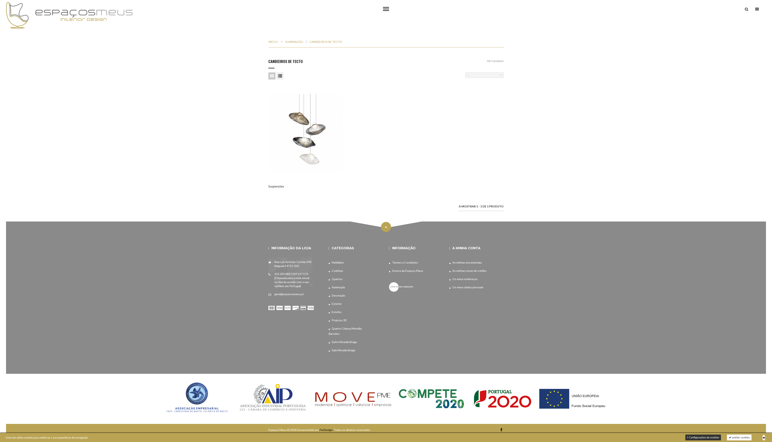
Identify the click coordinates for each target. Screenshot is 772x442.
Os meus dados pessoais (468, 287)
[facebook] (501, 430)
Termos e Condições (405, 262)
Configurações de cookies (703, 437)
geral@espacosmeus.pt (289, 294)
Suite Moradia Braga (344, 342)
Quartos (337, 279)
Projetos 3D (339, 320)
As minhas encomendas (467, 262)
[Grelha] (271, 75)
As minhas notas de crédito (469, 270)
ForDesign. (327, 430)
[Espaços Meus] (69, 15)
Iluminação (338, 287)
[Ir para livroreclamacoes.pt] (401, 284)
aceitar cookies (740, 437)
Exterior (337, 303)
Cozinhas (337, 270)
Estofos (337, 312)
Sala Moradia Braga (343, 350)
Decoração (338, 295)
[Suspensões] (306, 133)
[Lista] (279, 75)
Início (273, 41)
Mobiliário (338, 262)
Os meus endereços (465, 279)
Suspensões (276, 186)
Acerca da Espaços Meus (407, 270)
